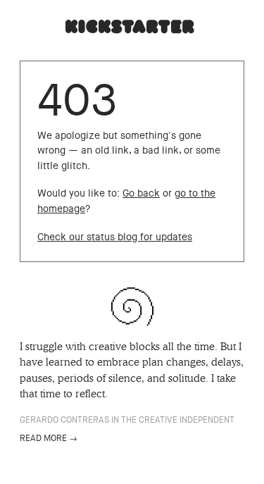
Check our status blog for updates (114, 237)
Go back (141, 193)
